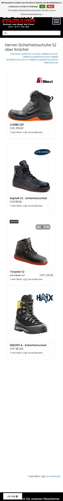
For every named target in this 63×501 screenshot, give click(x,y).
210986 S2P (17, 124)
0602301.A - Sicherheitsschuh (28, 345)
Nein (50, 6)
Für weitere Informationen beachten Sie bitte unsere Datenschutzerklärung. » (32, 12)
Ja (42, 6)
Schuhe (36, 54)
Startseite (15, 54)
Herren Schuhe (49, 54)
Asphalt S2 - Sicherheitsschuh (28, 198)
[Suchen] (4, 33)
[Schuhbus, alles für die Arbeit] (18, 21)
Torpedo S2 (17, 271)
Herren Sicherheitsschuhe (36, 56)
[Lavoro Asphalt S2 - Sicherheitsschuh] (31, 169)
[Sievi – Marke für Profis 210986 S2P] (31, 96)
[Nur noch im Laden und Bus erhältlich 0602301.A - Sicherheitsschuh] (31, 316)
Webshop (26, 54)
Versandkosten (35, 132)
